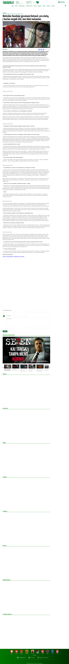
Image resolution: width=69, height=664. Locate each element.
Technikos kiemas (29, 5)
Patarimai (48, 5)
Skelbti (5, 331)
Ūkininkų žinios (22, 5)
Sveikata (53, 5)
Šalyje (13, 5)
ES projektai (34, 655)
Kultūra (35, 5)
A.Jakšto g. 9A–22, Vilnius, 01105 (44, 657)
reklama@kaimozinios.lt (22, 657)
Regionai (39, 5)
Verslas (16, 5)
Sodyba (43, 5)
